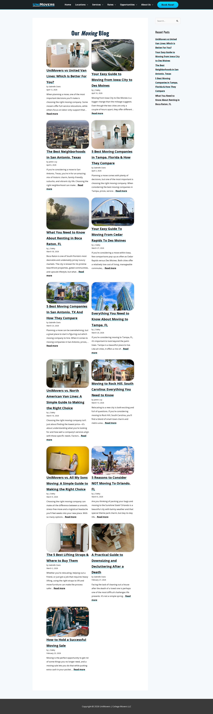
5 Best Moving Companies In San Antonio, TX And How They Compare (66, 312)
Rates (110, 4)
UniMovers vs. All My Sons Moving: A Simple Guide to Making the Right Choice (67, 483)
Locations (80, 4)
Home (68, 4)
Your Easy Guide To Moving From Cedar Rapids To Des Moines (109, 234)
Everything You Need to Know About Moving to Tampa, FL (110, 319)
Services (96, 4)
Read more (52, 113)
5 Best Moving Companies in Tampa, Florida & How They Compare (112, 157)
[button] (167, 5)
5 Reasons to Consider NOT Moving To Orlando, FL (111, 483)
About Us (146, 4)
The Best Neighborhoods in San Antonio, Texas (166, 69)
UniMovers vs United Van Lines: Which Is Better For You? (66, 76)
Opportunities (127, 4)
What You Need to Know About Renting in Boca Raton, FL (65, 238)
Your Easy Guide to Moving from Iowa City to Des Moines (112, 80)
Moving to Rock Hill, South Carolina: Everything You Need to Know (112, 389)
